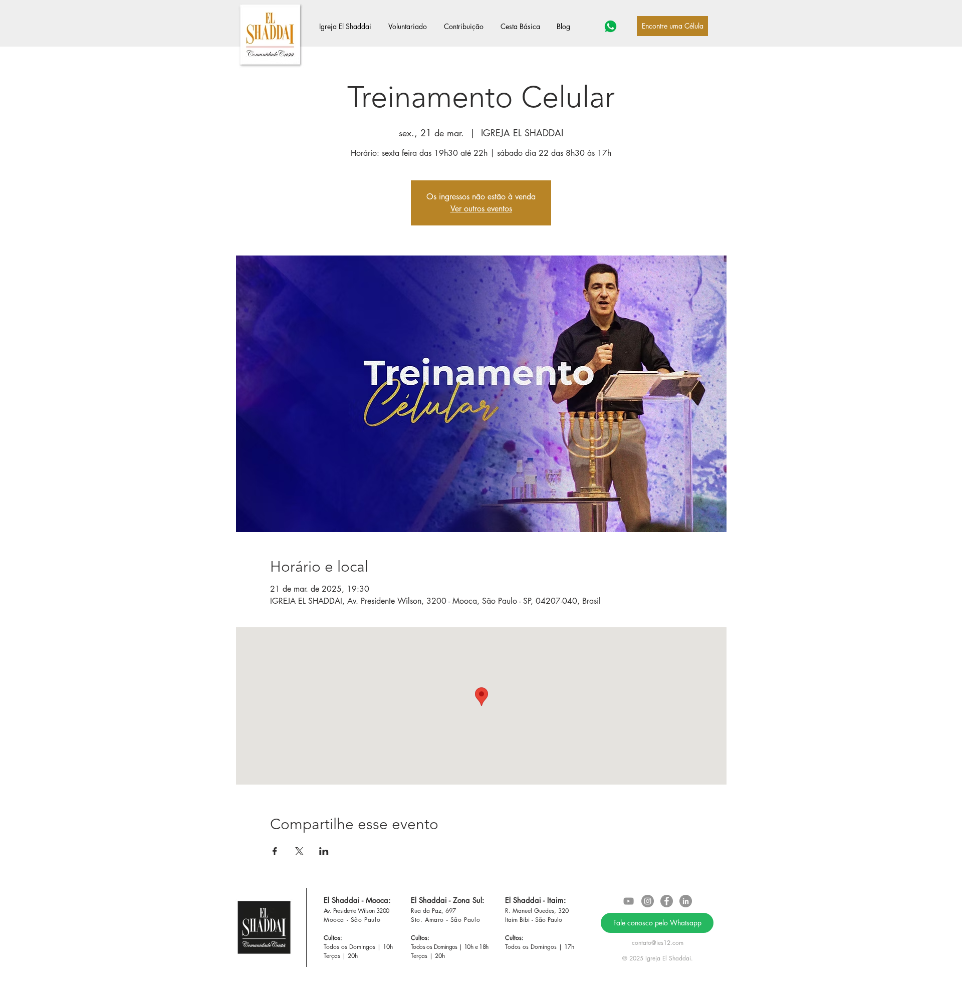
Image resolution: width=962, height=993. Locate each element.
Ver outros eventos (481, 208)
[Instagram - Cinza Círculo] (647, 901)
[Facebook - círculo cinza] (666, 901)
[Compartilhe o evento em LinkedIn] (324, 851)
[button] (348, 26)
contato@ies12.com (657, 942)
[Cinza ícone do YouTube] (628, 901)
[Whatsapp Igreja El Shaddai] (610, 26)
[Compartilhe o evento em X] (299, 851)
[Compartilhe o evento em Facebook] (275, 851)
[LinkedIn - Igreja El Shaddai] (685, 901)
